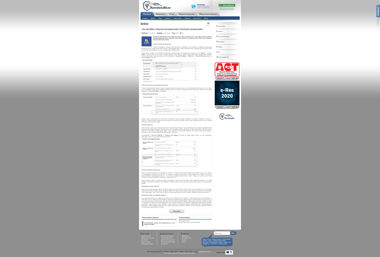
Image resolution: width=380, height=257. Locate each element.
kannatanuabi (205, 7)
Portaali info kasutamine (168, 240)
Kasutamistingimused (167, 236)
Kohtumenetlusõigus (223, 36)
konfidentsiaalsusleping (219, 240)
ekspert (205, 240)
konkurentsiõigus (216, 239)
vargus (210, 240)
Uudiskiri (168, 18)
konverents (197, 18)
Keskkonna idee (146, 236)
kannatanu (206, 242)
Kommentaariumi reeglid (168, 242)
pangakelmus (206, 243)
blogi (160, 18)
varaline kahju (226, 239)
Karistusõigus (220, 26)
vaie (229, 242)
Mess (206, 18)
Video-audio (177, 18)
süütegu (225, 242)
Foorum (184, 242)
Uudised (144, 18)
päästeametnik (213, 242)
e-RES (171, 14)
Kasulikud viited (186, 238)
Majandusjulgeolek (186, 14)
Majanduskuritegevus (208, 14)
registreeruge (223, 9)
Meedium (147, 14)
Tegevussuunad (146, 242)
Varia (218, 52)
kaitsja (220, 242)
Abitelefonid (185, 236)
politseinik (214, 243)
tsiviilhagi (220, 243)
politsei (209, 239)
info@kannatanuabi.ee (203, 6)
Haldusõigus (220, 41)
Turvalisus (219, 31)
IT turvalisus (151, 33)
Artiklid (153, 18)
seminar (187, 18)
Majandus (160, 14)
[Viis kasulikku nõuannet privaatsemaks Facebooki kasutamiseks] (147, 46)
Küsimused (164, 244)
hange (204, 239)
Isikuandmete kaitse (147, 244)
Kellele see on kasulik (148, 238)
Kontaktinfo (145, 240)
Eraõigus (219, 47)
